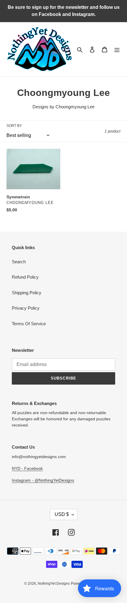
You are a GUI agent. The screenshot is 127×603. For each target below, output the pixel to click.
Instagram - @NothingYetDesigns (43, 480)
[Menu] (117, 49)
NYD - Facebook (27, 468)
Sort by (14, 126)
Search (19, 261)
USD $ (62, 514)
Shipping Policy (26, 292)
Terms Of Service (29, 323)
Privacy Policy (26, 308)
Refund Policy (25, 277)
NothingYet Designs (54, 583)
